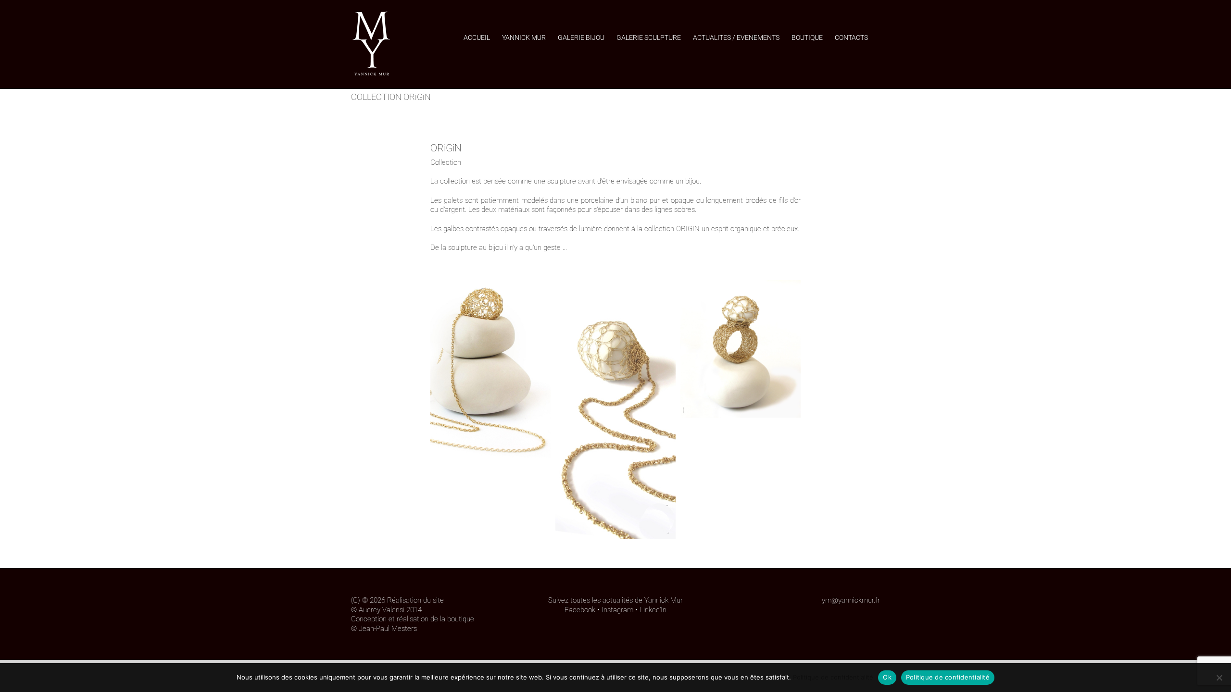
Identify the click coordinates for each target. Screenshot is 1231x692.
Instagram (617, 610)
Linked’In (653, 610)
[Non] (1219, 677)
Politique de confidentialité (833, 677)
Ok (887, 677)
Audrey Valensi (381, 610)
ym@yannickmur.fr (851, 600)
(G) (355, 600)
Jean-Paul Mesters (388, 628)
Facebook (580, 610)
